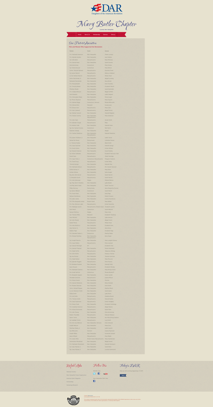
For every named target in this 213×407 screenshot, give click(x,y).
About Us (87, 34)
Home (79, 34)
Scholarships (70, 381)
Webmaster (90, 395)
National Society (71, 372)
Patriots (105, 34)
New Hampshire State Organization (76, 375)
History (113, 34)
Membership (96, 34)
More (123, 375)
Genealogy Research (72, 385)
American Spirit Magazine (73, 378)
